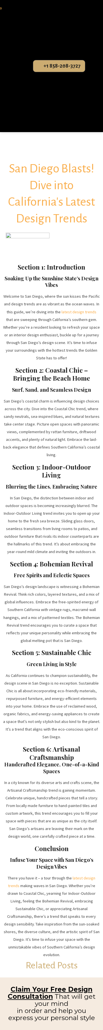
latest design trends (78, 311)
